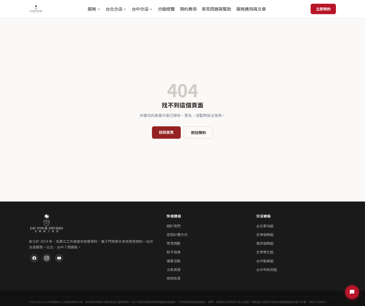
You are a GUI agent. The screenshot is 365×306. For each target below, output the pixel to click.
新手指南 (174, 251)
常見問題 (174, 243)
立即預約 (323, 8)
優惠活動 (174, 260)
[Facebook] (34, 258)
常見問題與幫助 (216, 9)
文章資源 (174, 269)
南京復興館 (265, 243)
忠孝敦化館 (265, 251)
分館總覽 (166, 9)
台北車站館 (265, 225)
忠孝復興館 (265, 234)
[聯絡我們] (352, 292)
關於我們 (174, 225)
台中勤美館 (265, 260)
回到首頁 (166, 132)
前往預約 (198, 132)
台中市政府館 (266, 269)
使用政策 (174, 278)
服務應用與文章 (251, 9)
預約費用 (188, 9)
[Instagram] (46, 258)
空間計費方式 (177, 234)
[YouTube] (59, 258)
